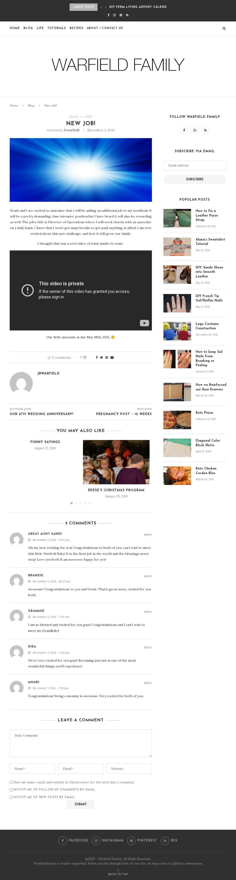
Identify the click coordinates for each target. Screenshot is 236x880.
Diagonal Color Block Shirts (208, 443)
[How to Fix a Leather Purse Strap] (177, 218)
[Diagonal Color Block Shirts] (177, 448)
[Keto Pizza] (177, 420)
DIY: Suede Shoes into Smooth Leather (209, 272)
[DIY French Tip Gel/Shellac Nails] (177, 303)
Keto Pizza (204, 413)
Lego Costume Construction (207, 326)
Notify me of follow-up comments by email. (55, 789)
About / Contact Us (105, 28)
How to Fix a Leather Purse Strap (207, 215)
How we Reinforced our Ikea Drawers (211, 387)
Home (15, 28)
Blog (28, 28)
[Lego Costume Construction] (177, 331)
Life (40, 28)
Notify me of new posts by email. (45, 797)
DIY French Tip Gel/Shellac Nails (209, 298)
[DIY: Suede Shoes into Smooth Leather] (177, 274)
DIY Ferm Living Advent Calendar (140, 7)
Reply (148, 535)
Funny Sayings (45, 442)
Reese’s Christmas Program (116, 490)
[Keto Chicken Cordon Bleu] (177, 476)
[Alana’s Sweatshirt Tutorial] (177, 247)
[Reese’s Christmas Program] (116, 462)
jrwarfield (71, 130)
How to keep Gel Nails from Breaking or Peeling (209, 358)
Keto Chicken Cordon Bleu (206, 471)
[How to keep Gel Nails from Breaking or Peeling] (177, 359)
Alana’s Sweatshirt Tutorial (210, 242)
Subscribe (195, 179)
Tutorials (56, 28)
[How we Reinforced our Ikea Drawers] (177, 392)
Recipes (76, 28)
